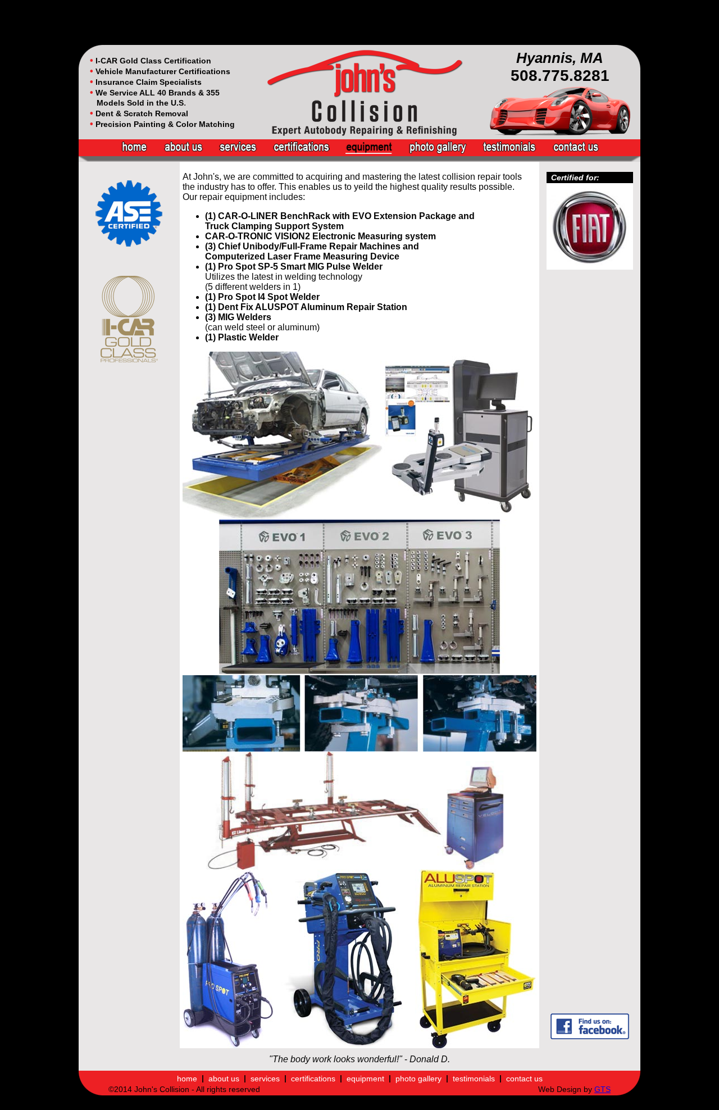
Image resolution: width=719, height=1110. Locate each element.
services (265, 1077)
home (187, 1077)
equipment (365, 1077)
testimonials (474, 1077)
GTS (602, 1089)
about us (223, 1077)
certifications (313, 1077)
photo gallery (418, 1077)
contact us (524, 1077)
